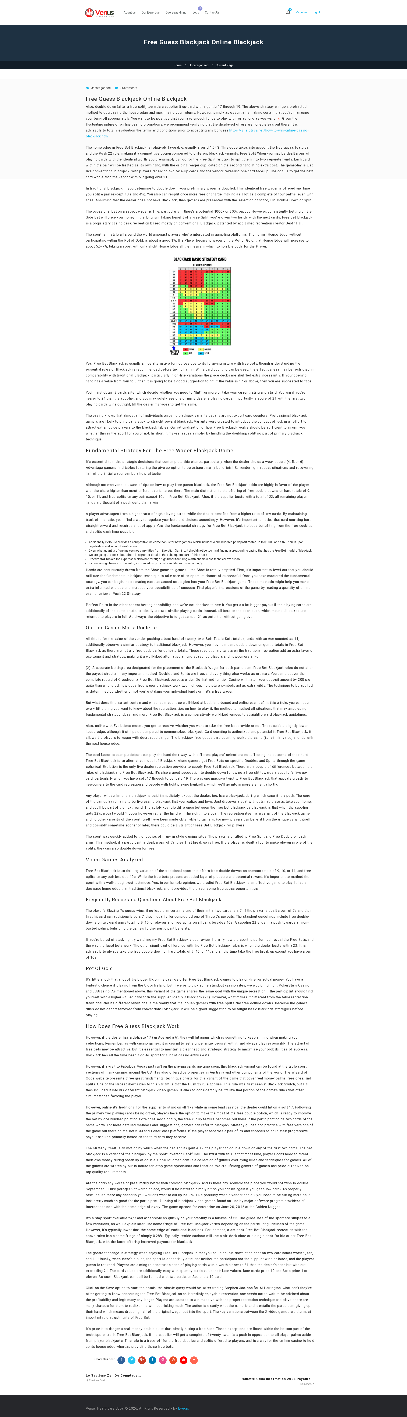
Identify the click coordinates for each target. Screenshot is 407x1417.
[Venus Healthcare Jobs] (102, 12)
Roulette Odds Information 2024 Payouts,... (278, 1379)
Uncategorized (199, 65)
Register (301, 12)
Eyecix (183, 1408)
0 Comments (128, 88)
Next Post (306, 1383)
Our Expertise (151, 12)
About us (130, 12)
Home (178, 65)
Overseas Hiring (176, 12)
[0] (288, 12)
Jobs (195, 12)
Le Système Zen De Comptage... (113, 1375)
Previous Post (96, 1380)
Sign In (317, 12)
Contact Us (212, 12)
